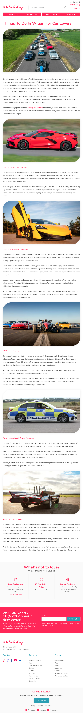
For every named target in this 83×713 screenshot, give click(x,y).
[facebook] (11, 660)
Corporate (32, 681)
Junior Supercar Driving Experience (15, 249)
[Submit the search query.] (65, 7)
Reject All (48, 705)
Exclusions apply (21, 628)
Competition (59, 660)
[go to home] (13, 7)
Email (44, 615)
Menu (76, 8)
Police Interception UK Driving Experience (18, 438)
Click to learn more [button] (15, 595)
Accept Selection (37, 705)
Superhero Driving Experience (14, 519)
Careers (57, 671)
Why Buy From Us (35, 665)
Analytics (43, 710)
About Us (58, 668)
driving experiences (35, 107)
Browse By (11, 14)
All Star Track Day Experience (14, 351)
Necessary (32, 710)
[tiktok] (4, 660)
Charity (31, 671)
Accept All (41, 700)
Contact (31, 668)
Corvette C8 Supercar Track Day (15, 167)
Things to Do (33, 676)
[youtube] (15, 660)
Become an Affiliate (61, 676)
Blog (56, 663)
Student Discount (35, 678)
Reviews (32, 673)
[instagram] (8, 660)
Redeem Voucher (35, 660)
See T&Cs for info (41, 590)
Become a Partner (61, 673)
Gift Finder (74, 5)
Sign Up (73, 619)
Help (30, 663)
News (56, 665)
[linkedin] (20, 660)
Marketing (53, 710)
